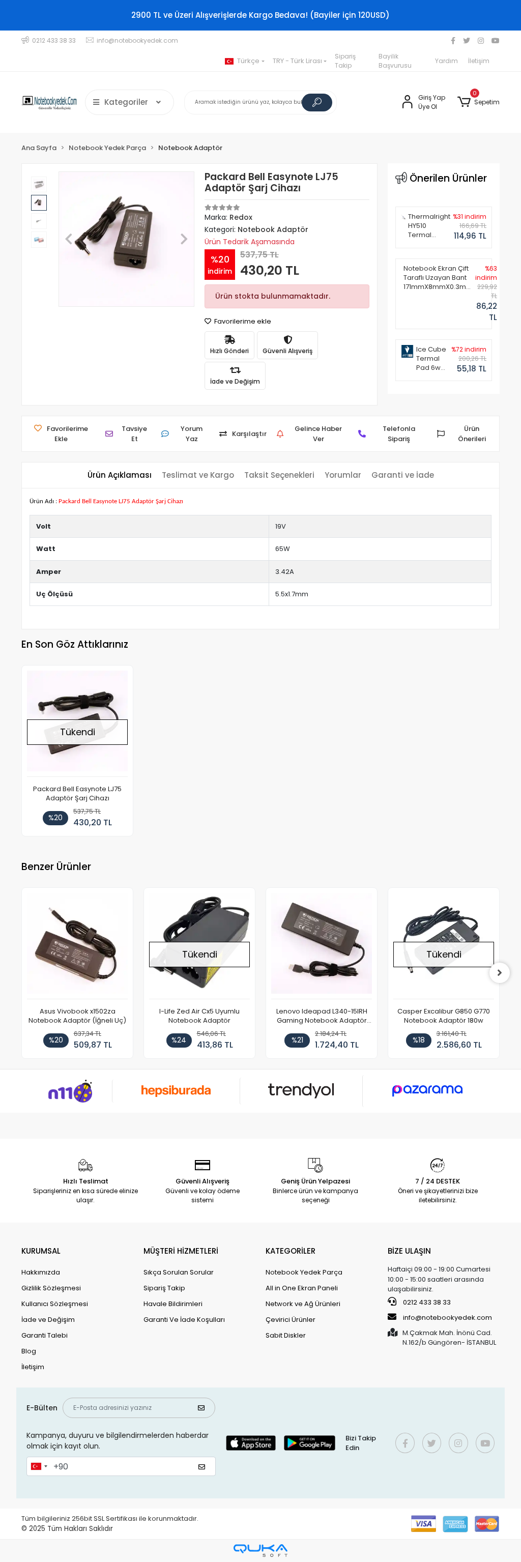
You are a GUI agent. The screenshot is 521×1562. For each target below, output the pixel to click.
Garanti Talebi (44, 1335)
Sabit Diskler (286, 1335)
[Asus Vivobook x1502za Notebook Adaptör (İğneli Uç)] (77, 946)
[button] (478, 102)
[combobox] (38, 1466)
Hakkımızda (40, 1272)
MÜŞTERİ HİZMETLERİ (180, 1251)
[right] (499, 973)
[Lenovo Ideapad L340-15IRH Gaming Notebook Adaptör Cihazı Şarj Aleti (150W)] (321, 946)
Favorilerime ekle (242, 321)
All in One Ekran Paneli (302, 1288)
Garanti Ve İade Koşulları (184, 1319)
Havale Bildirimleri (172, 1304)
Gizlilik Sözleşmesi (51, 1288)
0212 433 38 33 (426, 1302)
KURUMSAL (41, 1251)
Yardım (446, 60)
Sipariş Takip (345, 61)
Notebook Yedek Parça (304, 1272)
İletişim (478, 60)
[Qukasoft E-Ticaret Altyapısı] (260, 1550)
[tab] (120, 475)
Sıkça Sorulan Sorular (178, 1272)
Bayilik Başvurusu (395, 61)
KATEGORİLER (290, 1251)
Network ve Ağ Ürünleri (303, 1304)
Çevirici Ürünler (290, 1319)
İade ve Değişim (48, 1319)
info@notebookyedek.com (447, 1317)
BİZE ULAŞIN (409, 1251)
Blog (28, 1351)
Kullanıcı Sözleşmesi (54, 1304)
